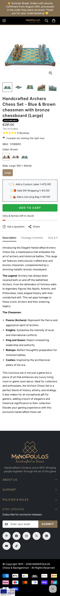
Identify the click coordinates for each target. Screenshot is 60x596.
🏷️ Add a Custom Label (31, 184)
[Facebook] (16, 536)
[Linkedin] (46, 536)
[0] (54, 20)
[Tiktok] (16, 546)
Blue (15, 156)
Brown (6, 156)
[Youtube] (6, 546)
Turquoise (24, 156)
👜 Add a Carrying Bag (31, 196)
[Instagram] (26, 536)
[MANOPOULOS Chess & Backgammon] (30, 21)
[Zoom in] (50, 73)
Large (8, 173)
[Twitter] (36, 536)
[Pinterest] (6, 536)
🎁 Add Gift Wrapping (31, 190)
